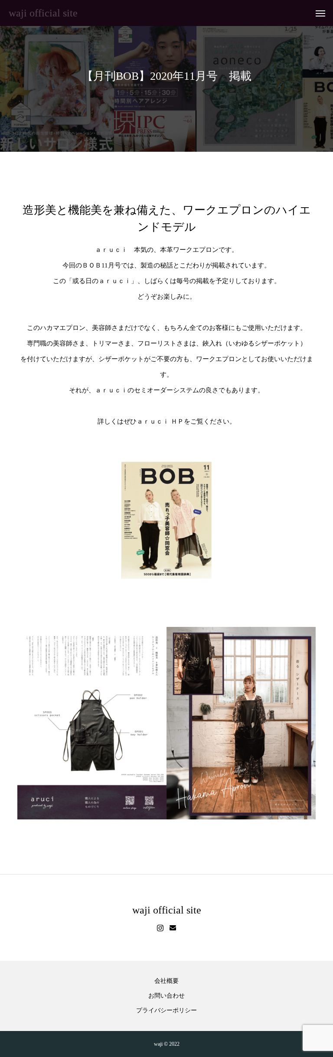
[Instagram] (160, 928)
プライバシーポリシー (166, 1011)
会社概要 (166, 981)
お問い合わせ (166, 996)
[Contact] (173, 928)
